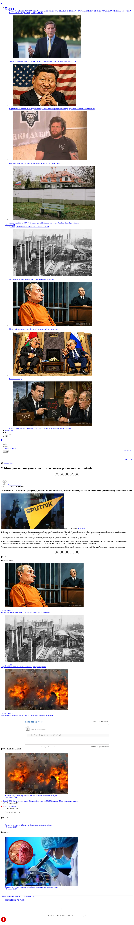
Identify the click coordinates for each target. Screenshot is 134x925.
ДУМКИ (12, 227)
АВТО (13, 13)
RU (132, 459)
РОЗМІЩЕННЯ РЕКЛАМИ (15, 900)
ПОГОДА (34, 13)
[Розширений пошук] (6, 436)
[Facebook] (72, 474)
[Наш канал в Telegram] (65, 910)
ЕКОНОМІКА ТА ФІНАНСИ (43, 11)
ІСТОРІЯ (39, 227)
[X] (57, 474)
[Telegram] (67, 474)
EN (129, 459)
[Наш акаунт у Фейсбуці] (61, 910)
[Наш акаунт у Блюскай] (56, 910)
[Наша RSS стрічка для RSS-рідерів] (83, 910)
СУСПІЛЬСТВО (60, 11)
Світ (11, 463)
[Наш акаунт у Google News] (71, 910)
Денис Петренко (14, 485)
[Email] (77, 474)
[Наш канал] (78, 910)
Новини (6, 463)
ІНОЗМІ (46, 227)
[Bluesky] (62, 474)
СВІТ (89, 11)
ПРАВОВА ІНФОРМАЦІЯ (11, 896)
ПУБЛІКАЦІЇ (10, 225)
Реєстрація (127, 450)
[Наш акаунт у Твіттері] (51, 910)
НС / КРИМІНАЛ (80, 11)
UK (126, 459)
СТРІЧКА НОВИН (16, 11)
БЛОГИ (25, 227)
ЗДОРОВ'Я (26, 13)
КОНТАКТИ (29, 896)
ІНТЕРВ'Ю (32, 227)
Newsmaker (81, 528)
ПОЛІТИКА (27, 11)
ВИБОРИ (70, 11)
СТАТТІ (19, 227)
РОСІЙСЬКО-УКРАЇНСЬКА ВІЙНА (104, 11)
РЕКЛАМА (9, 430)
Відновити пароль (9, 448)
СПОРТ (19, 13)
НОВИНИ (9, 9)
